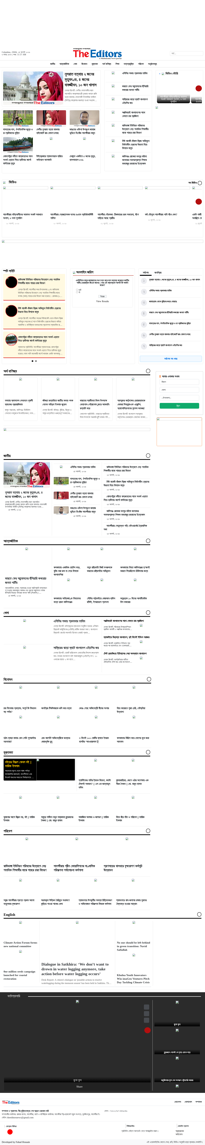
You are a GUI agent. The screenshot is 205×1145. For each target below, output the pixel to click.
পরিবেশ (141, 64)
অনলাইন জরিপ (84, 272)
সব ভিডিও (193, 182)
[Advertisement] (102, 23)
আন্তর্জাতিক (64, 64)
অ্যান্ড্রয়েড (180, 1131)
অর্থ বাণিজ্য (106, 64)
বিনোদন (84, 64)
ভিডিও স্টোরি (172, 73)
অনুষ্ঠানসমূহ (152, 64)
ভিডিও (12, 182)
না (79, 292)
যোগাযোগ (188, 1102)
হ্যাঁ (80, 290)
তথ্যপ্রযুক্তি (129, 64)
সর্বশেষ (146, 272)
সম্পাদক (199, 1102)
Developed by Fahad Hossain (16, 1142)
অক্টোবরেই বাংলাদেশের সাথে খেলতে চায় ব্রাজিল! (124, 620)
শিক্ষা (117, 64)
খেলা (75, 64)
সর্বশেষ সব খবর (170, 358)
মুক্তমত (95, 64)
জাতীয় (52, 64)
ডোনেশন (177, 1102)
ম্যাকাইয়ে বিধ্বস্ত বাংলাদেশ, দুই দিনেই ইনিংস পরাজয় (126, 637)
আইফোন (179, 1134)
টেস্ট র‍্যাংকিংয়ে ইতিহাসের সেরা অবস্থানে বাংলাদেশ (125, 653)
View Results (102, 301)
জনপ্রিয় (158, 272)
